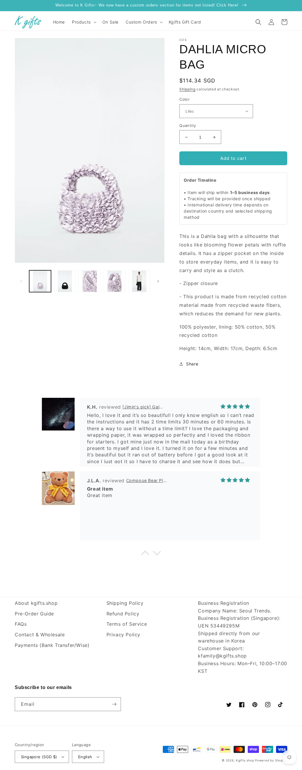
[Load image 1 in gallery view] (40, 281)
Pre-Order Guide (34, 614)
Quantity (187, 125)
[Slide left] (21, 281)
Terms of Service (126, 624)
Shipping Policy (125, 603)
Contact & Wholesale (40, 634)
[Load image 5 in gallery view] (139, 281)
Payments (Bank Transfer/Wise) (52, 645)
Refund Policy (122, 614)
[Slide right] (158, 281)
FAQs (21, 624)
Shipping (187, 89)
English (85, 756)
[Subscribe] (114, 704)
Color (184, 99)
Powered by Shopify (271, 760)
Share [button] (192, 363)
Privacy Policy (123, 634)
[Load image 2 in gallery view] (65, 281)
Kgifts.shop (245, 760)
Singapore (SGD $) (39, 756)
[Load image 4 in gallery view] (114, 281)
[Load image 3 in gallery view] (90, 281)
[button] (83, 22)
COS (183, 40)
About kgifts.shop (36, 603)
